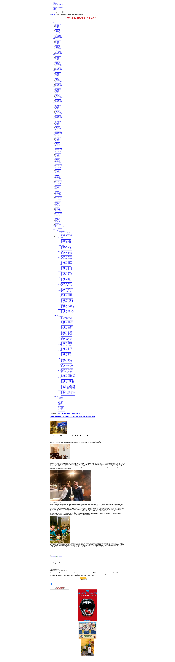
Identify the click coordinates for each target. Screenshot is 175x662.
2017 (54, 70)
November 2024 (58, 196)
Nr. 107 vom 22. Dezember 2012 (68, 395)
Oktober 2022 (58, 162)
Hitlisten (60, 228)
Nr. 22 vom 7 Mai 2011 (66, 266)
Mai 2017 (57, 77)
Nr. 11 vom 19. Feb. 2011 (66, 248)
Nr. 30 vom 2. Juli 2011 (66, 278)
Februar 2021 (58, 137)
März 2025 (57, 202)
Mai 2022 (57, 156)
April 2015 (57, 43)
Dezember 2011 (61, 309)
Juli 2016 (57, 63)
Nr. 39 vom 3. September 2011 (67, 291)
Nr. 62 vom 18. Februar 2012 (67, 327)
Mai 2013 (60, 402)
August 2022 (58, 160)
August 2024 (58, 192)
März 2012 (60, 329)
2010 (56, 230)
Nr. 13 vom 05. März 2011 (66, 252)
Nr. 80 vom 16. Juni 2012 (66, 354)
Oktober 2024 (58, 194)
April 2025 (57, 203)
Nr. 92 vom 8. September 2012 (67, 372)
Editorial (54, 8)
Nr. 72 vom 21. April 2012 (66, 342)
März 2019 (57, 106)
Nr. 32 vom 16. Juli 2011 (66, 280)
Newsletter (55, 5)
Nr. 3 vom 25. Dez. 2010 (66, 235)
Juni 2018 (57, 94)
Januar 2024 (58, 183)
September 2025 (58, 209)
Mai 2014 (57, 29)
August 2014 (58, 32)
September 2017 (58, 81)
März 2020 (57, 122)
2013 (56, 396)
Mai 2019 (57, 108)
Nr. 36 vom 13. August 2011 (67, 287)
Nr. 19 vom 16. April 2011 (66, 261)
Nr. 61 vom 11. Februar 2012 (67, 326)
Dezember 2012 (61, 390)
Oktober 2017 (58, 83)
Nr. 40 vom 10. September (66, 293)
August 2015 (58, 48)
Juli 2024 (57, 191)
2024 (54, 182)
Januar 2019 (58, 104)
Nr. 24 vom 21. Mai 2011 (66, 268)
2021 (54, 134)
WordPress (64, 658)
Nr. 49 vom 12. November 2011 (68, 306)
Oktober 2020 (58, 131)
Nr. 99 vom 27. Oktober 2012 (67, 382)
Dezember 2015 (58, 53)
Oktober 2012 (61, 377)
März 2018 (57, 90)
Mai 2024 (57, 188)
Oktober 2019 (58, 115)
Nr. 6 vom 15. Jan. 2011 (66, 241)
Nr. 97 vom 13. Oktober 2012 (67, 380)
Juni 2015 (57, 46)
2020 (54, 118)
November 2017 (58, 84)
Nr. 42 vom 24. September (66, 295)
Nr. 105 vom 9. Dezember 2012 (68, 392)
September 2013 (61, 407)
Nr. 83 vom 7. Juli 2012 (66, 359)
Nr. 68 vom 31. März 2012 (66, 336)
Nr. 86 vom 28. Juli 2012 (66, 363)
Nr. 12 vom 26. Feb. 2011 (66, 250)
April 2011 (60, 257)
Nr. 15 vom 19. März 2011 (66, 255)
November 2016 (58, 68)
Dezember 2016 (58, 69)
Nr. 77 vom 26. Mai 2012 (66, 349)
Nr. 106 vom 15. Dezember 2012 (68, 393)
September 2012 (61, 370)
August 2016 (58, 64)
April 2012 (60, 337)
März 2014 (57, 26)
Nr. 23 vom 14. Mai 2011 (66, 267)
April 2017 (57, 75)
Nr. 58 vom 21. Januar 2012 (67, 321)
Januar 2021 (58, 135)
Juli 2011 (60, 277)
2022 (54, 150)
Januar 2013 (60, 397)
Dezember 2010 (61, 231)
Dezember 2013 (61, 411)
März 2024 (57, 186)
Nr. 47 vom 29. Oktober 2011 (67, 302)
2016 (54, 54)
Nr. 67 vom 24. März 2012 (66, 334)
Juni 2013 (60, 403)
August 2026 (58, 224)
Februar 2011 (61, 245)
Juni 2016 (57, 62)
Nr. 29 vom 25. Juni (65, 275)
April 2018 (57, 91)
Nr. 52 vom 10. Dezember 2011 (68, 311)
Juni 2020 (57, 126)
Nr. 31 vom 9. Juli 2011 (66, 279)
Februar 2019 (58, 105)
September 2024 (58, 193)
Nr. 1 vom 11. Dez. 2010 (66, 232)
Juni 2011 (60, 271)
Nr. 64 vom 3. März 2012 (66, 331)
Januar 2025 (58, 199)
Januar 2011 (60, 237)
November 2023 (58, 180)
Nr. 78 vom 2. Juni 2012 (66, 352)
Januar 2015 (58, 40)
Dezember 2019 (58, 117)
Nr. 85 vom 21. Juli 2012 (66, 361)
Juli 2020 (57, 127)
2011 (56, 236)
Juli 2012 (60, 358)
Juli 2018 (57, 95)
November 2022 (58, 164)
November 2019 (58, 116)
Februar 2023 (58, 169)
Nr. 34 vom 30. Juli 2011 (66, 283)
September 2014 (58, 34)
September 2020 (58, 129)
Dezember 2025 (58, 213)
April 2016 (57, 59)
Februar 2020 (58, 121)
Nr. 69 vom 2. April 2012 (66, 338)
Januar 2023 (58, 167)
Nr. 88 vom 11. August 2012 (67, 366)
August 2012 (61, 364)
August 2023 (58, 176)
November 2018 (58, 100)
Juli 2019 (57, 111)
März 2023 (57, 170)
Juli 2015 (57, 47)
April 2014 (57, 27)
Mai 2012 (60, 344)
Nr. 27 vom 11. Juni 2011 (66, 273)
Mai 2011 (60, 264)
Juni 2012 (60, 350)
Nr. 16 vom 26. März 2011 (66, 256)
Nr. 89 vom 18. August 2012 (67, 368)
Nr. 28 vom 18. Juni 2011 (66, 274)
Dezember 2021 (58, 149)
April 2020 (57, 123)
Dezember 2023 (58, 181)
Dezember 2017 (58, 85)
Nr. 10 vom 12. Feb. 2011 (66, 247)
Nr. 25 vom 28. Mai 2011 (66, 269)
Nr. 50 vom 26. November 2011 (68, 307)
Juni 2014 (57, 30)
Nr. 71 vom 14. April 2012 (66, 341)
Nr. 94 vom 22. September (66, 375)
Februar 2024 (58, 185)
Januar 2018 (58, 88)
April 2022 (57, 155)
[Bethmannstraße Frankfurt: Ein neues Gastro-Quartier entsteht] (58, 433)
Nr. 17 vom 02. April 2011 (66, 258)
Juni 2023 (57, 174)
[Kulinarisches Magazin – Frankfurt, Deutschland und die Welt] (52, 14)
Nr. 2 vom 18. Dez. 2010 (66, 234)
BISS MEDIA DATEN (58, 7)
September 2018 (58, 97)
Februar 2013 (61, 398)
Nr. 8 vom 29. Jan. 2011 (66, 244)
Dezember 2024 (58, 197)
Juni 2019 (57, 110)
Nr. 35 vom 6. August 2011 (67, 285)
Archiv (54, 229)
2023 (54, 166)
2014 (54, 22)
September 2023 (58, 177)
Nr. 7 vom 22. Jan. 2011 (66, 242)
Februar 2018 (58, 89)
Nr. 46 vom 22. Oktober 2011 (67, 301)
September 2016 (58, 65)
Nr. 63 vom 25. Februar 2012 (67, 328)
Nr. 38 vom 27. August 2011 (67, 289)
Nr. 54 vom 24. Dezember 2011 (68, 314)
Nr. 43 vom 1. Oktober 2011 (67, 298)
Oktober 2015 (58, 51)
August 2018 (58, 96)
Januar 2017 (58, 72)
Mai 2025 (57, 204)
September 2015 (58, 49)
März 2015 (57, 42)
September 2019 (58, 113)
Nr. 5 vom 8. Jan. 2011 (66, 240)
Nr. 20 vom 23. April (65, 262)
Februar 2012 (61, 323)
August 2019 (58, 112)
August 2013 (61, 406)
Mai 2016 (57, 61)
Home (54, 2)
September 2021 (58, 145)
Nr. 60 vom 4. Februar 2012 (67, 325)
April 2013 (60, 401)
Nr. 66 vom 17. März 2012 (66, 333)
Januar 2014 (58, 24)
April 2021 (57, 139)
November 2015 (58, 52)
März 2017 (57, 74)
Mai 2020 (57, 124)
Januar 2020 (58, 119)
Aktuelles (55, 225)
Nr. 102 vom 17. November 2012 (68, 387)
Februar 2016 (58, 57)
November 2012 (61, 384)
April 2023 (57, 171)
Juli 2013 (60, 404)
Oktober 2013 (61, 408)
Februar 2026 (58, 217)
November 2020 (58, 132)
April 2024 (57, 187)
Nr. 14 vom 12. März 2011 (66, 253)
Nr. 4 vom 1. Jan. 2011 (66, 239)
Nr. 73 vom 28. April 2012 (66, 343)
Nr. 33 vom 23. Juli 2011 (66, 282)
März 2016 (57, 58)
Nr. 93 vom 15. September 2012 (68, 374)
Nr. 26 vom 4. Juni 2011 (66, 272)
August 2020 (58, 128)
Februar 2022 (58, 153)
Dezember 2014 (58, 37)
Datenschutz (55, 3)
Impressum (55, 9)
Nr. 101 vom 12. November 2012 (68, 386)
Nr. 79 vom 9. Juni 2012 (66, 353)
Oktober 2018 (58, 99)
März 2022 (57, 154)
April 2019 (57, 107)
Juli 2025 (57, 207)
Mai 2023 (57, 172)
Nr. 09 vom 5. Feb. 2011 (66, 246)
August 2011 (61, 284)
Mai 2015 (57, 45)
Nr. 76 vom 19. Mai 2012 (66, 348)
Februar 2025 (58, 201)
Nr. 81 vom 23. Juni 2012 (66, 355)
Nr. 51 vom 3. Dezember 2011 (67, 310)
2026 (54, 214)
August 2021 (58, 144)
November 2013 (61, 409)
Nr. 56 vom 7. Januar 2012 (66, 318)
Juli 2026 (57, 223)
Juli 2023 (57, 175)
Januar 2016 (58, 56)
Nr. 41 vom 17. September (66, 294)
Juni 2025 (57, 205)
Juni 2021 (57, 142)
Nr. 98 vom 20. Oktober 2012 (67, 381)
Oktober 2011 (61, 296)
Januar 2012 (60, 316)
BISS (55, 14)
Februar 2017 (58, 73)
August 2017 (58, 80)
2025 (54, 198)
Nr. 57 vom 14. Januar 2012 (67, 320)
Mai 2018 (57, 92)
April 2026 (57, 219)
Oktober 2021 (58, 147)
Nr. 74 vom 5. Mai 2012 (66, 345)
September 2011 (61, 290)
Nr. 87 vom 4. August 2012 (67, 365)
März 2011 (60, 251)
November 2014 (58, 36)
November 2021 (58, 148)
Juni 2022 (57, 158)
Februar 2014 (58, 25)
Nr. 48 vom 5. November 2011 (67, 305)
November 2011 (61, 304)
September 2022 (58, 161)
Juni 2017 (57, 78)
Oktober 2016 (58, 67)
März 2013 (60, 399)
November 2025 (58, 212)
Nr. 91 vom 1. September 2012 (67, 371)
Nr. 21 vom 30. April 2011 (66, 263)
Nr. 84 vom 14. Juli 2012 (66, 360)
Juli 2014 (57, 31)
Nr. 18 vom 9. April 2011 (66, 259)
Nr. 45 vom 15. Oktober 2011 (67, 300)
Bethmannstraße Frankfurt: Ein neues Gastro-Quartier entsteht (72, 417)
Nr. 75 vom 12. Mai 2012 (66, 347)
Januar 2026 (58, 215)
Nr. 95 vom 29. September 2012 (68, 376)
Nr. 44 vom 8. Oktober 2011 (67, 299)
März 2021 (57, 138)
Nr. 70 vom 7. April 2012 (66, 339)
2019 (54, 102)
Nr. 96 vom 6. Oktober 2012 (67, 379)
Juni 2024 (57, 189)
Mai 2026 (57, 220)
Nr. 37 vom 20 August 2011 (67, 288)
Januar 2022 (58, 151)
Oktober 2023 (58, 178)
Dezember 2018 (58, 101)
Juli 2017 (57, 79)
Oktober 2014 (58, 35)
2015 (54, 38)
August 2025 (58, 208)
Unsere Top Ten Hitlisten (58, 4)
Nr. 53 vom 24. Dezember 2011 (68, 312)
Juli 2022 (57, 159)
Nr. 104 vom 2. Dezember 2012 (68, 391)
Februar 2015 (58, 41)
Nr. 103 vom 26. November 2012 (68, 388)
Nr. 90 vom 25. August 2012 (67, 369)
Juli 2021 (57, 143)
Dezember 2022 (58, 165)
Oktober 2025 (58, 210)
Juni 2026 (57, 221)
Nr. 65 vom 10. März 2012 (66, 332)
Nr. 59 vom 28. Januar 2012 (67, 322)
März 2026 (57, 218)
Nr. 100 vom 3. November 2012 (68, 385)
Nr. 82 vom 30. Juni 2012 (66, 357)
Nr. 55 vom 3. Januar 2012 (66, 317)
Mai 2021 (57, 140)
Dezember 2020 (58, 133)
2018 (54, 86)
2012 (56, 315)
